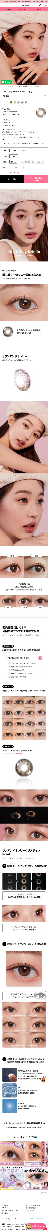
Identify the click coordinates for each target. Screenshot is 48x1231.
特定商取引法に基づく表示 (10, 1210)
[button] (45, 48)
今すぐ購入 (12, 179)
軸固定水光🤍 (24, 9)
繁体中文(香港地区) (7, 1226)
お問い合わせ (30, 1210)
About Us (5, 1205)
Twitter (26, 1219)
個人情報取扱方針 (31, 1208)
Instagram (9, 1219)
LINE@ (39, 1219)
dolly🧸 (39, 9)
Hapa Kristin (23, 6)
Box (3, 172)
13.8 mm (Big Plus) (37, 162)
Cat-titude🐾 (8, 9)
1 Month (23, 150)
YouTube (18, 1219)
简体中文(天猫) (25, 1224)
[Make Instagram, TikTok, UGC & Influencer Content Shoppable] (43, 1193)
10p (13, 156)
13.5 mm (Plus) (24, 162)
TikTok (32, 1219)
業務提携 (5, 1213)
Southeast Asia (19, 1226)
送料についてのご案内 (33, 1205)
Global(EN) (10, 1224)
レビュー (7, 1200)
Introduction (5, 1208)
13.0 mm (13, 162)
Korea (17, 1224)
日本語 (3, 1224)
